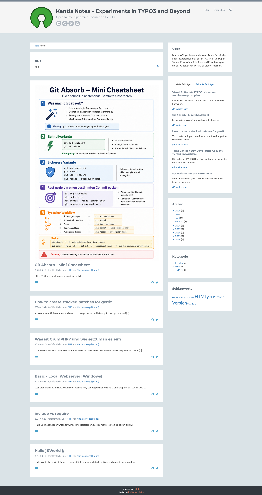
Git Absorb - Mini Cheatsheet (62, 265)
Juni (177, 217)
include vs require (52, 413)
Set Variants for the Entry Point (192, 173)
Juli (177, 214)
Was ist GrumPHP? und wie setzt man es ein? (78, 339)
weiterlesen (182, 108)
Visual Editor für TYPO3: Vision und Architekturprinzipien (194, 94)
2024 (178, 225)
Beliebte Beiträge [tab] (204, 84)
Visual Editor (192, 304)
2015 (178, 236)
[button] (230, 10)
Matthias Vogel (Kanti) (88, 270)
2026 (178, 210)
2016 (178, 232)
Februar (179, 221)
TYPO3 (179, 269)
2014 (178, 239)
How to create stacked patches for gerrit (73, 302)
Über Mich (219, 9)
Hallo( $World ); (49, 450)
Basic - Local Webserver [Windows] (68, 376)
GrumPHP (190, 297)
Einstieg (179, 297)
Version (179, 302)
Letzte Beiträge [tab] (182, 84)
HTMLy (179, 262)
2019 (178, 229)
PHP (70, 270)
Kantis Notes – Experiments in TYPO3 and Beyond (123, 11)
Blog (207, 9)
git (185, 297)
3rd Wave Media (136, 492)
